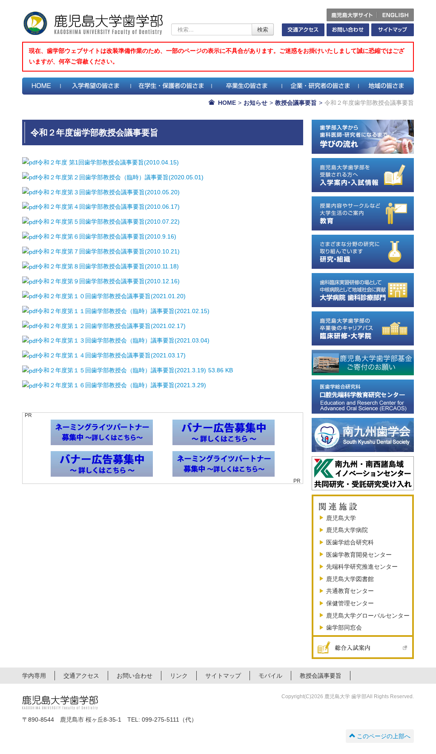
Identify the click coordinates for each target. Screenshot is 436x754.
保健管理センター (350, 603)
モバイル (270, 675)
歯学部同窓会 (344, 627)
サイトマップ (223, 675)
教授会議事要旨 (296, 102)
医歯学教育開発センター (359, 554)
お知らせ (255, 102)
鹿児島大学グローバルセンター (368, 615)
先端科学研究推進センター (362, 566)
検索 (262, 29)
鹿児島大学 (341, 518)
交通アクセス (81, 675)
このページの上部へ (383, 736)
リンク (179, 675)
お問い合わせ (134, 675)
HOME (227, 102)
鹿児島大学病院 (347, 530)
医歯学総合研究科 (350, 542)
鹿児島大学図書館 (350, 579)
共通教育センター (350, 590)
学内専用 (34, 675)
